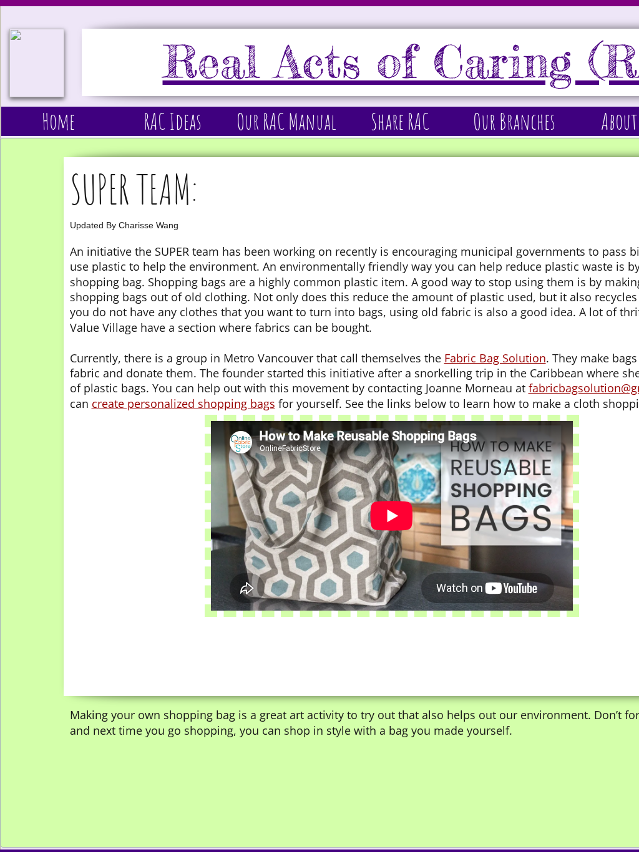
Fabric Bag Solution (495, 358)
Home (58, 121)
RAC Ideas (173, 121)
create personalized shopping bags (183, 403)
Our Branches (514, 121)
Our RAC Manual (286, 121)
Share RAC (400, 121)
